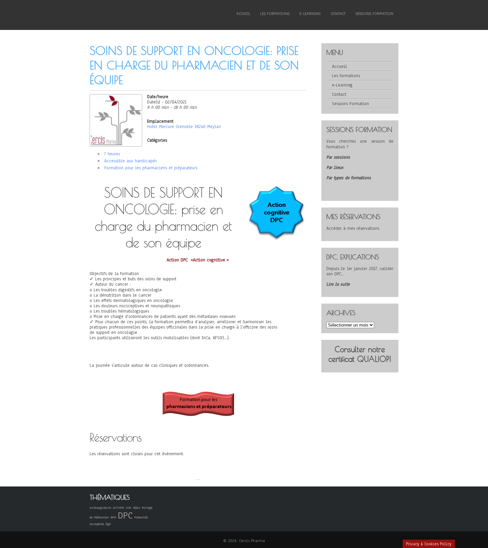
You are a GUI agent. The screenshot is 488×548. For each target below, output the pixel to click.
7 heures (112, 154)
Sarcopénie (97, 524)
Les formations (274, 13)
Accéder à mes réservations (352, 228)
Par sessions (338, 157)
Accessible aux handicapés (130, 161)
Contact (338, 13)
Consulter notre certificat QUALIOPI (359, 354)
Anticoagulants (100, 507)
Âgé (108, 524)
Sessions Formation (374, 13)
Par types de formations (348, 178)
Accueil (243, 13)
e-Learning (310, 13)
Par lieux (334, 168)
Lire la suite (338, 284)
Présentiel (141, 517)
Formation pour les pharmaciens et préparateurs (150, 168)
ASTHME (118, 507)
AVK (128, 507)
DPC (125, 515)
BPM (113, 517)
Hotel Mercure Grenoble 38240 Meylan (184, 127)
